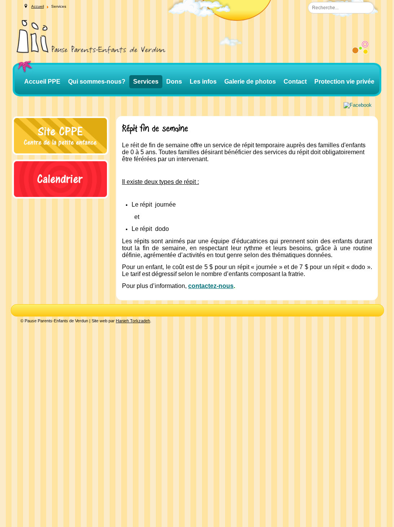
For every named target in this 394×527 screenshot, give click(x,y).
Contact (295, 81)
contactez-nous (211, 286)
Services (146, 81)
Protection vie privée (344, 81)
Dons (174, 81)
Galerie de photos (250, 81)
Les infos (203, 81)
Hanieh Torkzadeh (133, 320)
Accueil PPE (42, 81)
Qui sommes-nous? (96, 81)
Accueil (37, 6)
